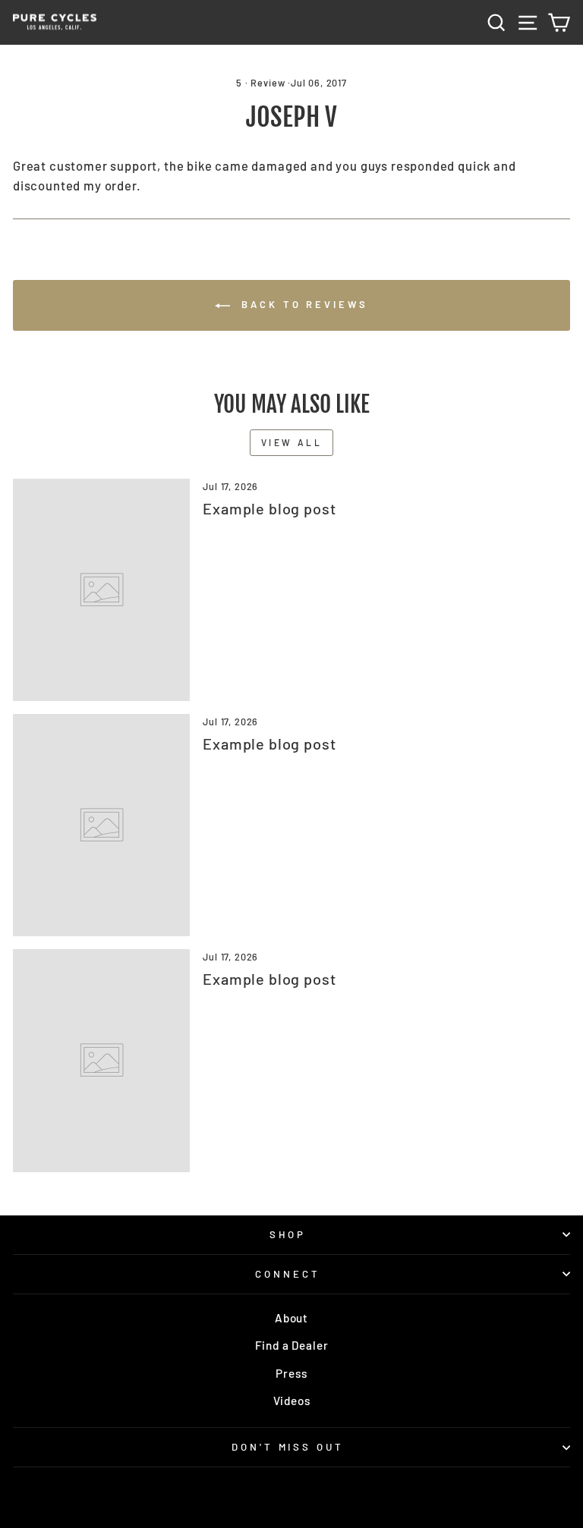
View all (292, 442)
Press (291, 1373)
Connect (287, 1274)
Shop (288, 1234)
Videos (291, 1400)
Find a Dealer (292, 1345)
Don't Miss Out (288, 1447)
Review (268, 83)
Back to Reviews (301, 304)
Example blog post (269, 508)
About (291, 1318)
